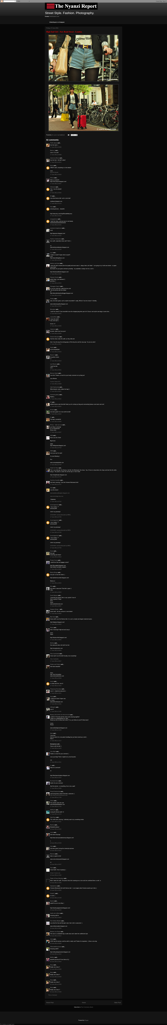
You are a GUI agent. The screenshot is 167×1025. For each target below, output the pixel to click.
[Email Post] (68, 135)
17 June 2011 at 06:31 (55, 399)
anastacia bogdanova (56, 228)
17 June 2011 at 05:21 (55, 370)
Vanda (51, 347)
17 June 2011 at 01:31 (55, 224)
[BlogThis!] (73, 135)
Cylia (51, 846)
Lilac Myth (53, 751)
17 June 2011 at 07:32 (55, 501)
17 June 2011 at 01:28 (55, 215)
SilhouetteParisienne (55, 946)
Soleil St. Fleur (54, 468)
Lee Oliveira (53, 364)
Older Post (117, 1002)
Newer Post (49, 1002)
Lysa (51, 252)
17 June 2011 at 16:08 (55, 788)
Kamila (52, 901)
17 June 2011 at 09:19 (55, 624)
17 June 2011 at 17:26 (55, 806)
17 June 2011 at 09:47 (55, 661)
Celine (52, 800)
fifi (51, 402)
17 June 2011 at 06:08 (55, 383)
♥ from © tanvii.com (55, 873)
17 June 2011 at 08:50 (55, 592)
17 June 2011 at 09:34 (55, 650)
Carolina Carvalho (55, 480)
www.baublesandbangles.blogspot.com (60, 493)
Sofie (51, 939)
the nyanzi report (56, 135)
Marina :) (52, 150)
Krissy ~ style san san (56, 424)
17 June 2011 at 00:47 (55, 183)
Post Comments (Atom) (87, 1007)
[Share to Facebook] (76, 135)
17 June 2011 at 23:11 (55, 821)
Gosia (51, 551)
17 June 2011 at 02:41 (55, 260)
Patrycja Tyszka (54, 277)
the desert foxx (54, 780)
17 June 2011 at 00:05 (55, 147)
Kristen (52, 409)
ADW (51, 435)
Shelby (52, 298)
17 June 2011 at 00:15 (55, 162)
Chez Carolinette (54, 653)
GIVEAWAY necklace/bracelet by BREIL (60, 514)
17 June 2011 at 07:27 (55, 484)
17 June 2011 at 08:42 (55, 583)
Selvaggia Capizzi (55, 286)
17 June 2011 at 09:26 (55, 639)
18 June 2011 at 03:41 (55, 850)
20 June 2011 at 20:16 (55, 961)
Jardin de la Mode (55, 913)
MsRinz (52, 957)
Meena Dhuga (53, 572)
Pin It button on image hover (7, 1024)
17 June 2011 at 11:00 (55, 711)
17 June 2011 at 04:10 (55, 306)
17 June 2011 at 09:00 (55, 613)
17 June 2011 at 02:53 (55, 274)
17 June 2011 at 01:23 (55, 203)
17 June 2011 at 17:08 (55, 797)
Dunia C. (52, 355)
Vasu (51, 206)
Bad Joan (52, 616)
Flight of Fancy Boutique (56, 878)
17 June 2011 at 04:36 (55, 333)
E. (50, 417)
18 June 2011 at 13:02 (55, 875)
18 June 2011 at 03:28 (55, 843)
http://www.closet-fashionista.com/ (58, 795)
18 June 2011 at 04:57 (55, 864)
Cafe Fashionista (54, 387)
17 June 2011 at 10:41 (55, 704)
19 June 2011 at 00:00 (55, 890)
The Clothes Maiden (55, 920)
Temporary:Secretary (55, 689)
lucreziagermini (54, 504)
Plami (51, 627)
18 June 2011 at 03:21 (55, 829)
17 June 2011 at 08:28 (55, 569)
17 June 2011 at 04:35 (55, 326)
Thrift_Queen (53, 143)
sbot (51, 487)
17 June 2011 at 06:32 (55, 406)
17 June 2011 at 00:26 (55, 174)
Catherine (52, 329)
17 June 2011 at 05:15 (55, 351)
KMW (51, 451)
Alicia (51, 165)
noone (52, 681)
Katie (51, 733)
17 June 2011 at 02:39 (55, 249)
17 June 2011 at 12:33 (55, 730)
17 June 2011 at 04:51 (55, 344)
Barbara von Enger (55, 931)
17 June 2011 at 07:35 (55, 517)
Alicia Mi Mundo (54, 172)
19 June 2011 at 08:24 (55, 917)
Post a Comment (52, 995)
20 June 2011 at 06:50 (55, 943)
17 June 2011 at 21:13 (55, 814)
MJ (51, 196)
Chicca (52, 177)
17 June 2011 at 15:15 (55, 777)
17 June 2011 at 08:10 (55, 557)
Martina (52, 825)
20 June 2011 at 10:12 (55, 954)
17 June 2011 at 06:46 (55, 421)
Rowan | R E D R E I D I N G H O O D (60, 714)
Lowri (51, 832)
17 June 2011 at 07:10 (55, 447)
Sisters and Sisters (55, 664)
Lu (51, 765)
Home (84, 1002)
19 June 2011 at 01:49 (55, 897)
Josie (51, 696)
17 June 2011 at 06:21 (55, 391)
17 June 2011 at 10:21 (55, 693)
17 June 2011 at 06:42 (55, 414)
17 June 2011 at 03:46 (55, 295)
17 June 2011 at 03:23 (55, 283)
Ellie (51, 586)
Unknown (52, 187)
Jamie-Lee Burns (54, 158)
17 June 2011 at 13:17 (55, 740)
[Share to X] (75, 135)
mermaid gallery (54, 394)
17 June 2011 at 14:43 (55, 748)
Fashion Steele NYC (55, 381)
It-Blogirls (52, 707)
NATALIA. (52, 809)
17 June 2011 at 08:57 (55, 606)
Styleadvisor (53, 886)
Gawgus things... (54, 609)
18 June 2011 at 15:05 (55, 882)
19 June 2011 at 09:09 (55, 928)
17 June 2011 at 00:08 (55, 154)
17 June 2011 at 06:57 (55, 432)
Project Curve (53, 560)
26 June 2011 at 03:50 (55, 969)
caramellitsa (53, 317)
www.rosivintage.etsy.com (56, 496)
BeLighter (52, 309)
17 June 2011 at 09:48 (55, 678)
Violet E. (52, 893)
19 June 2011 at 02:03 (55, 910)
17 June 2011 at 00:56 (55, 192)
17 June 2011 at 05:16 (55, 360)
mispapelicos (53, 219)
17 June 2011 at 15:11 (55, 762)
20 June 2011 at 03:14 (55, 935)
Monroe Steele (54, 373)
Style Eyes (53, 817)
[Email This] (72, 135)
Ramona (52, 853)
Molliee (52, 643)
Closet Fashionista (55, 791)
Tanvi (51, 867)
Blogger (86, 1020)
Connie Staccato (54, 336)
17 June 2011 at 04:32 (55, 313)
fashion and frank (55, 263)
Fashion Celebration (55, 239)
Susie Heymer (54, 595)
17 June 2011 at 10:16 (55, 685)
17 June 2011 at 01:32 (55, 235)
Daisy (51, 965)
